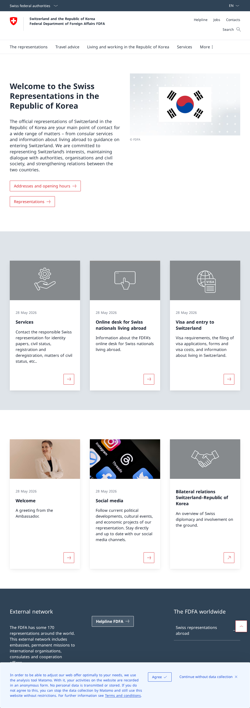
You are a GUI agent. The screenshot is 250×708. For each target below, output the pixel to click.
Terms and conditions (123, 695)
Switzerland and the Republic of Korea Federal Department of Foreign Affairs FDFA (67, 21)
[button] (29, 47)
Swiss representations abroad (196, 630)
